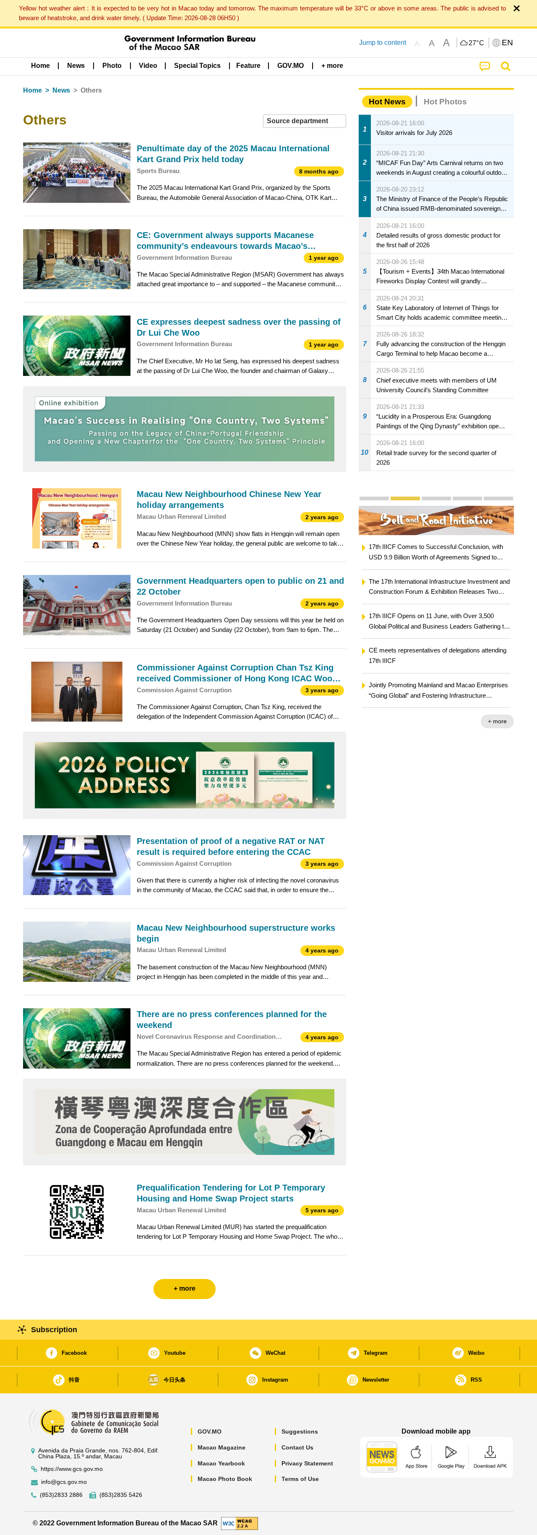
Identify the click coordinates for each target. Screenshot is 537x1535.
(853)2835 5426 (120, 1495)
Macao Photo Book (225, 1478)
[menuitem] (76, 66)
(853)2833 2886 (61, 1495)
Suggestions (300, 1431)
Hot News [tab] (387, 101)
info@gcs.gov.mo (64, 1482)
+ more (497, 721)
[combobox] (304, 121)
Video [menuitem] (148, 65)
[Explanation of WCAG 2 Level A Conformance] (239, 1522)
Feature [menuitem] (248, 65)
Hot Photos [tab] (445, 101)
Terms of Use (300, 1478)
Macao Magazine (221, 1447)
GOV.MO (210, 1431)
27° (477, 43)
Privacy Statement (307, 1463)
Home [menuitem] (40, 65)
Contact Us (297, 1447)
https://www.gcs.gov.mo (72, 1469)
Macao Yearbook (221, 1463)
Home (32, 90)
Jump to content (382, 42)
